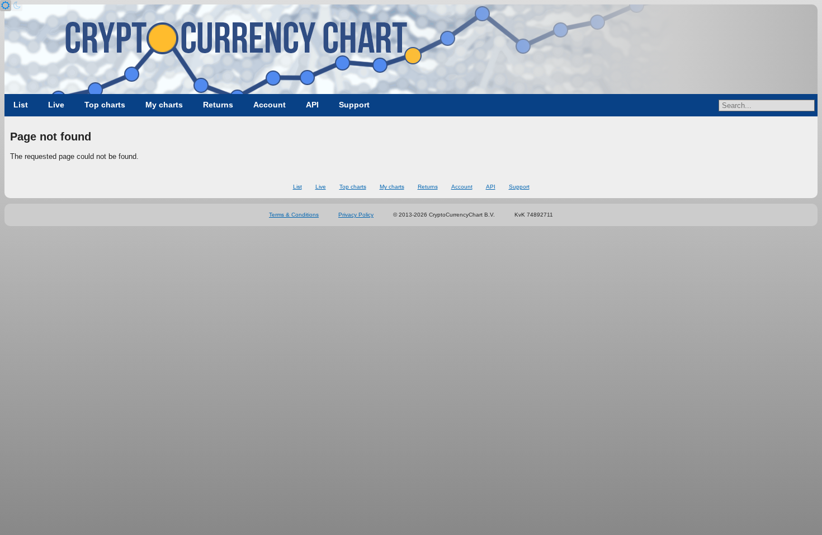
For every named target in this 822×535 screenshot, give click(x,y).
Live (56, 104)
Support (354, 104)
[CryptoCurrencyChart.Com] (411, 49)
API (312, 104)
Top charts (104, 104)
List (20, 104)
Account (269, 104)
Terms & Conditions (294, 215)
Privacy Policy (356, 215)
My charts (164, 104)
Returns (218, 104)
